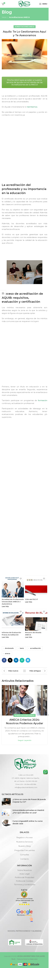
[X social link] (10, 660)
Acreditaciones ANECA (19, 17)
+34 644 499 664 (30, 784)
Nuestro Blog (24, 846)
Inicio (4, 17)
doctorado (9, 648)
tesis (22, 648)
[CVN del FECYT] (36, 586)
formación (42, 400)
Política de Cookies (24, 881)
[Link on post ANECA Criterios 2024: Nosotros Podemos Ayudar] (24, 700)
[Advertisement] (24, 149)
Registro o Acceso (24, 837)
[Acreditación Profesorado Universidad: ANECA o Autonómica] (13, 586)
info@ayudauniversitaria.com (26, 787)
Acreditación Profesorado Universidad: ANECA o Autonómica (13, 601)
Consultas (24, 854)
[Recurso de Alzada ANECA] (36, 619)
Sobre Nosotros (24, 870)
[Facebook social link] (4, 660)
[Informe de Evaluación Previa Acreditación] (13, 619)
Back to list (24, 670)
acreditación (35, 648)
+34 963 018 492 (31, 781)
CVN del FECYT (31, 599)
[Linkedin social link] (16, 660)
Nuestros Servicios (24, 842)
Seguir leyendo (24, 740)
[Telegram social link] (28, 660)
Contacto (24, 859)
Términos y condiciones (24, 884)
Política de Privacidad (24, 877)
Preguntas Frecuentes (24, 850)
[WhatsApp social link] (22, 660)
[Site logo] (24, 4)
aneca (7, 653)
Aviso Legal (25, 874)
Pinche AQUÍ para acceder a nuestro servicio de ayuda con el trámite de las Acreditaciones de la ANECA (24, 82)
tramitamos (32, 107)
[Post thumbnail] (6, 801)
